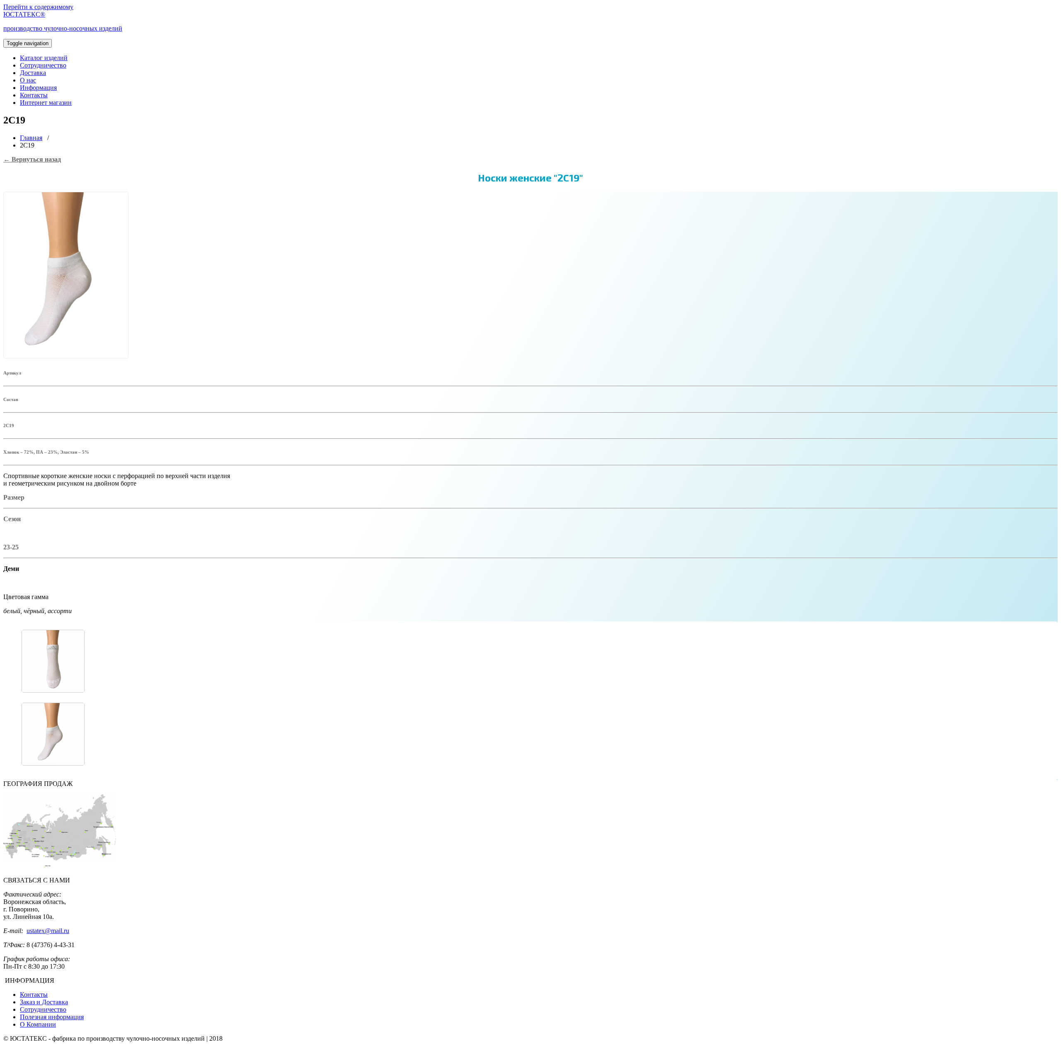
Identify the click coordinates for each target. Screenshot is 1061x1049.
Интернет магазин (46, 102)
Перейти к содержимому (38, 6)
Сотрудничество (43, 65)
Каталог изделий (44, 57)
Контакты (34, 95)
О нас (28, 80)
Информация (38, 87)
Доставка (33, 72)
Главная (31, 137)
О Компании (38, 1024)
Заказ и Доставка (44, 1001)
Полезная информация (52, 1016)
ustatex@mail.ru (48, 930)
